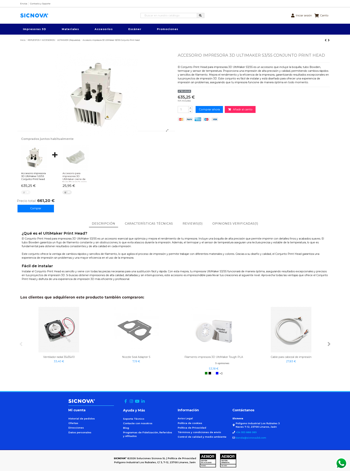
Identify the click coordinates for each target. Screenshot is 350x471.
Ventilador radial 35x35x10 (59, 357)
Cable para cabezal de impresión (291, 357)
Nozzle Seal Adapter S (136, 357)
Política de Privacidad (192, 427)
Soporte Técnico (133, 418)
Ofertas (73, 423)
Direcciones (76, 427)
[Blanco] (213, 373)
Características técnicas (149, 223)
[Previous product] (326, 40)
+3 (221, 373)
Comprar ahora (209, 109)
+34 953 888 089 (246, 432)
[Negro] (210, 373)
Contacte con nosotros (137, 423)
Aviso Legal (185, 418)
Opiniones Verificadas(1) (235, 223)
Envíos (23, 3)
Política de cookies (190, 423)
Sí (24, 192)
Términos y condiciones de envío (199, 432)
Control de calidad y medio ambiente (202, 436)
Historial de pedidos (81, 418)
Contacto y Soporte (40, 3)
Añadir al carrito (241, 109)
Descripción (103, 223)
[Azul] (217, 373)
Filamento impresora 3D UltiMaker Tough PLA (213, 357)
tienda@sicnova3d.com (251, 437)
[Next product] (329, 40)
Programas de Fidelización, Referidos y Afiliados (147, 434)
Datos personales (79, 432)
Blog (126, 427)
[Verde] (206, 373)
